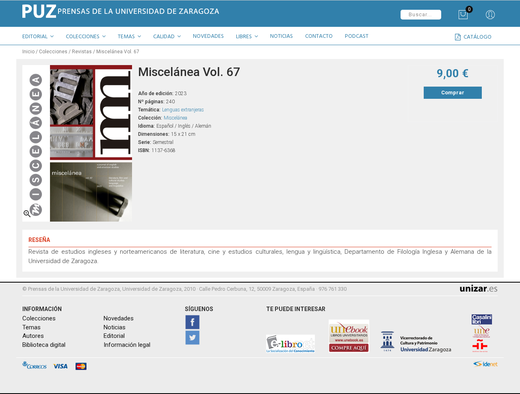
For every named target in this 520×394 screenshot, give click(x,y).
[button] (41, 38)
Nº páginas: (151, 101)
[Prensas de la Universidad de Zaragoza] (138, 11)
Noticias (115, 327)
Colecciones (39, 318)
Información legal (127, 344)
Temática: (149, 110)
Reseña (39, 240)
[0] (462, 17)
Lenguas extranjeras (183, 110)
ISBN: (144, 150)
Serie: (144, 142)
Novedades (119, 318)
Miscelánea (175, 118)
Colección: (150, 118)
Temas (31, 327)
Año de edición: (155, 93)
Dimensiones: (153, 134)
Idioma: (146, 126)
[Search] (490, 17)
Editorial (114, 336)
